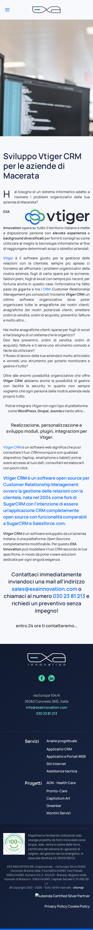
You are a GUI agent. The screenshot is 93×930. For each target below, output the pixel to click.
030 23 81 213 (69, 595)
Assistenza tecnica (61, 771)
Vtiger (8, 258)
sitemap (78, 887)
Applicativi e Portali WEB (66, 756)
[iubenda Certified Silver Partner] (62, 895)
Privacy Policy (56, 906)
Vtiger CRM (12, 447)
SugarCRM (14, 504)
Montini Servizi (58, 813)
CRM (47, 289)
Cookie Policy (79, 906)
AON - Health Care (61, 782)
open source (69, 478)
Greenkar (53, 805)
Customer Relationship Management (40, 484)
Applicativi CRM (59, 749)
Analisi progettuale (61, 740)
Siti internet (56, 763)
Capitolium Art (58, 798)
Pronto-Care (56, 791)
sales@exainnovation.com (44, 588)
